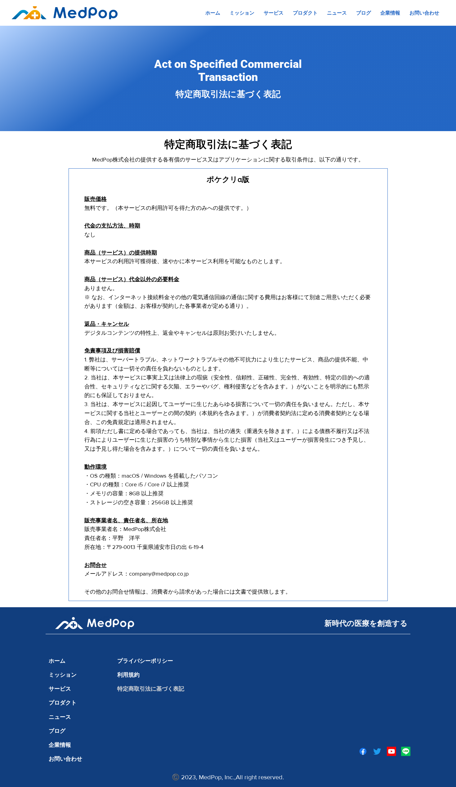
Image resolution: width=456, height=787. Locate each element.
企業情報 (60, 744)
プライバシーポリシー (145, 661)
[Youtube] (391, 751)
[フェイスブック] (363, 751)
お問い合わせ (65, 758)
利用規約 (128, 675)
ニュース (60, 717)
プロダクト (63, 702)
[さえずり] (377, 751)
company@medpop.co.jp (159, 574)
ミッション (63, 674)
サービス (60, 688)
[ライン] (405, 751)
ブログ (57, 730)
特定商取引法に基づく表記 (150, 688)
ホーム (57, 660)
